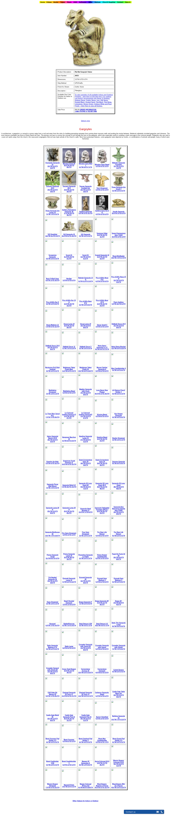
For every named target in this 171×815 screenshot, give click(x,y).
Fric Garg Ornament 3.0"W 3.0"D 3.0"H (69, 534)
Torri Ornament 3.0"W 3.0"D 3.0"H (102, 189)
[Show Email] (157, 811)
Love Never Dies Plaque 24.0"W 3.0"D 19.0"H (102, 392)
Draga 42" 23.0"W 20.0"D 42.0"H (119, 602)
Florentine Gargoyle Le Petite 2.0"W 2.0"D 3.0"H (85, 556)
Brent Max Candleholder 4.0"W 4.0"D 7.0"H (102, 740)
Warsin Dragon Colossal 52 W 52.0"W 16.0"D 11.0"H (118, 763)
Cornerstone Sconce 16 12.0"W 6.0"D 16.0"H (85, 670)
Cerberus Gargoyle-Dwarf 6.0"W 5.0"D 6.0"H (102, 694)
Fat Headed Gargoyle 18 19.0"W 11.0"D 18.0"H (52, 580)
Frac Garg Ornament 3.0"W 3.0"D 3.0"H (85, 534)
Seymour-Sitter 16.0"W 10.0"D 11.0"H (102, 235)
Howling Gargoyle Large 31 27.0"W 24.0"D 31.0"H (85, 438)
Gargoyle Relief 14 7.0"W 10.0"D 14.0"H (69, 486)
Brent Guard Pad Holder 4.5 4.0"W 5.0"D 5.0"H (118, 740)
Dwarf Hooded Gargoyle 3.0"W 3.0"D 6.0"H (69, 602)
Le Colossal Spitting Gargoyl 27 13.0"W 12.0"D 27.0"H (69, 415)
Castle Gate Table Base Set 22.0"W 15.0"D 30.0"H (118, 694)
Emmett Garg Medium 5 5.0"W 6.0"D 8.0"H (102, 580)
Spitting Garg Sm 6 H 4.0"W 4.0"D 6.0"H (102, 212)
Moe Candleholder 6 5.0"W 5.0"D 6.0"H (118, 369)
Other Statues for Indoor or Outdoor (85, 801)
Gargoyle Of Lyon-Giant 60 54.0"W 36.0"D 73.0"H (85, 486)
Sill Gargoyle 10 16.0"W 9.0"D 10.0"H (69, 235)
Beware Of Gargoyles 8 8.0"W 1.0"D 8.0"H (85, 763)
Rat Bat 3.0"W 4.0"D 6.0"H (69, 279)
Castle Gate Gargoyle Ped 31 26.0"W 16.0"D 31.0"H (69, 717)
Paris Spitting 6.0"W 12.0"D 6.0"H (118, 303)
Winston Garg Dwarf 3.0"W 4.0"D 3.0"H (102, 165)
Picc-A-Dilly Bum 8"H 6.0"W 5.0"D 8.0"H (85, 303)
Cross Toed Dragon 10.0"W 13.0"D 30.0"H (69, 670)
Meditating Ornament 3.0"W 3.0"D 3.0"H (52, 392)
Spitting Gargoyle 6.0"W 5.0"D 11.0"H (85, 212)
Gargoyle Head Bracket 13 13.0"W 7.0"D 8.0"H (85, 510)
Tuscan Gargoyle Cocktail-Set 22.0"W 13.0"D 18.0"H (85, 188)
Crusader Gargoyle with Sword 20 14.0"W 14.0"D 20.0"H (85, 647)
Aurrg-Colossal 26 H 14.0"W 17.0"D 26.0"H (102, 763)
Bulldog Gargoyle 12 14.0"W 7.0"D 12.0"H (118, 717)
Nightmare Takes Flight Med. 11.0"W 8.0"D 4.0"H (69, 369)
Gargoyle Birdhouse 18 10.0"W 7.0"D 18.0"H (52, 534)
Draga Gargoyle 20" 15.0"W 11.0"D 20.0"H (102, 602)
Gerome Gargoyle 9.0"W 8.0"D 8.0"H (118, 462)
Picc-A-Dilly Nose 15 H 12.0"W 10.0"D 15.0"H (118, 279)
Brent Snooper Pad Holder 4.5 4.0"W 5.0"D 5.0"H (52, 740)
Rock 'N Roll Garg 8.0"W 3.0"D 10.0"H (52, 279)
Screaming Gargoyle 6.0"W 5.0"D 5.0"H (52, 256)
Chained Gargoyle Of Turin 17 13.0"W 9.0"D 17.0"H (69, 694)
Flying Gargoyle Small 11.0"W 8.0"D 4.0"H (52, 556)
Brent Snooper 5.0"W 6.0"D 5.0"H (69, 740)
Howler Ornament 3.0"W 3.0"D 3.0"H (118, 439)
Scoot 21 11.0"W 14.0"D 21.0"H (69, 256)
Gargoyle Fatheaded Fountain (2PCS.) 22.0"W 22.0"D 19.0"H (102, 510)
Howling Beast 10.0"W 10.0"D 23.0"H (102, 439)
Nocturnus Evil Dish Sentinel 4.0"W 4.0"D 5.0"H (52, 369)
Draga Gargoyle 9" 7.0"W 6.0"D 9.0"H (85, 603)
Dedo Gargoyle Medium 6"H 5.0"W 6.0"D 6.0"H (52, 647)
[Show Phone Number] (161, 811)
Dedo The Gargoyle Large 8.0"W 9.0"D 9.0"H (119, 624)
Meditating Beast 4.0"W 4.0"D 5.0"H (69, 392)
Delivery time (85, 121)
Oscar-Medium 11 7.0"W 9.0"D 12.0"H (52, 325)
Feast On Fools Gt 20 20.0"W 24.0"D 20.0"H (118, 556)
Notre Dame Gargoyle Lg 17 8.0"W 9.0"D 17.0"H (102, 347)
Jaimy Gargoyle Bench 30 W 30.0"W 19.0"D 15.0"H (52, 438)
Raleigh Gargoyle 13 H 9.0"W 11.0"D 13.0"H (85, 279)
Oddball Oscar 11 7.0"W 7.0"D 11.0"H (69, 347)
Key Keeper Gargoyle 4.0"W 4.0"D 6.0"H (118, 415)
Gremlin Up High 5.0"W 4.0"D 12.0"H (52, 462)
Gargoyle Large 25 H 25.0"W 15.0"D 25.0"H (52, 510)
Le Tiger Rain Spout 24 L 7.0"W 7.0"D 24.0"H (52, 415)
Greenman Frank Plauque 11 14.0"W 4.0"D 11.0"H (69, 462)
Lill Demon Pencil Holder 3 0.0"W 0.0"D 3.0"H (118, 392)
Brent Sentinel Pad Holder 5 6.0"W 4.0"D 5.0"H (85, 740)
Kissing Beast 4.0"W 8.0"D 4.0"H (102, 415)
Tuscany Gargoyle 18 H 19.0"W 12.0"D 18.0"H (52, 188)
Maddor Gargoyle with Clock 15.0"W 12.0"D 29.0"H (85, 391)
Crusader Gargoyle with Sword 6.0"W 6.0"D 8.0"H (102, 647)
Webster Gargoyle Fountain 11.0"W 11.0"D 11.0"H (118, 165)
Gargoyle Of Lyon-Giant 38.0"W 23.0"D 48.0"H (118, 486)
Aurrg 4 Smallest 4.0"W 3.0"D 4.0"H (102, 718)
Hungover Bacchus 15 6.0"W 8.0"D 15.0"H (69, 439)
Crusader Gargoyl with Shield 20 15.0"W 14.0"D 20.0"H (52, 670)
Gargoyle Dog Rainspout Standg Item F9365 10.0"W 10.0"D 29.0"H (118, 510)
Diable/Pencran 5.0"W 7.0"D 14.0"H (69, 624)
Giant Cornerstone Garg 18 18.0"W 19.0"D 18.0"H (85, 462)
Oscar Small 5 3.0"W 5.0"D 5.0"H (102, 325)
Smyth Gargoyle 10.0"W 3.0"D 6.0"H (118, 212)
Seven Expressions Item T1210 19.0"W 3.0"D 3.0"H (119, 235)
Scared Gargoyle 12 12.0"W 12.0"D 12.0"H (102, 256)
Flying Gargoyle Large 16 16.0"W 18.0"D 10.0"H (69, 556)
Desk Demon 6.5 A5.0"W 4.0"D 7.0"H (102, 624)
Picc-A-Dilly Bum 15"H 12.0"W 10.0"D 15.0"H (102, 303)
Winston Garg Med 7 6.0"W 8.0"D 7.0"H (85, 165)
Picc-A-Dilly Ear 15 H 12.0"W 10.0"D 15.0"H (69, 303)
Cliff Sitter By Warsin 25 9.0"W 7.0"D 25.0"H (52, 694)
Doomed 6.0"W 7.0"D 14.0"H (52, 624)
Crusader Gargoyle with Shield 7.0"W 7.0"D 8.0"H (118, 647)
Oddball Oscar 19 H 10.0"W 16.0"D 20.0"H (119, 325)
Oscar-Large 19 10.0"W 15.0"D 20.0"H (69, 325)
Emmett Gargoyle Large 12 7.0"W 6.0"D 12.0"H (69, 580)
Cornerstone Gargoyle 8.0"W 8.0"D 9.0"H (102, 670)
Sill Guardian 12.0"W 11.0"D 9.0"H (52, 235)
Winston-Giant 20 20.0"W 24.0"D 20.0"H (69, 165)
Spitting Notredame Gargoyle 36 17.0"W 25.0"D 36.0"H (69, 212)
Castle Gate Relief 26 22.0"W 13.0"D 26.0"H (52, 717)
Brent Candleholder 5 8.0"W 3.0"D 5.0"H (69, 763)
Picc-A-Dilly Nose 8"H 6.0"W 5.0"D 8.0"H (102, 279)
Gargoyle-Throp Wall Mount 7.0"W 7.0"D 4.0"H (52, 486)
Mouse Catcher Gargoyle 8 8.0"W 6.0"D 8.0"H (102, 369)
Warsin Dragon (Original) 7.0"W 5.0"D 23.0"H (52, 785)
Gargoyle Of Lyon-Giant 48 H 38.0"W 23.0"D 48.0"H (102, 486)
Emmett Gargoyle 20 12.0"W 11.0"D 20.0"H (85, 580)
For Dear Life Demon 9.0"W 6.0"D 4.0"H (102, 534)
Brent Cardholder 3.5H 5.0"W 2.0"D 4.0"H (52, 763)
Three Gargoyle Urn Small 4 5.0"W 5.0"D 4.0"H (119, 189)
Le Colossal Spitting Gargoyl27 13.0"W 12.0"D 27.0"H (85, 415)
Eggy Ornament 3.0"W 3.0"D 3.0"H (52, 603)
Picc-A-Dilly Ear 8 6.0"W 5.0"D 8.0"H (52, 303)
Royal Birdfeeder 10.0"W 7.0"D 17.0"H (118, 257)
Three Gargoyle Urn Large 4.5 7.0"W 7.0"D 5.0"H (52, 212)
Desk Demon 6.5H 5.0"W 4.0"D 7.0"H (85, 624)
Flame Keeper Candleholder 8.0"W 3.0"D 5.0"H (102, 556)
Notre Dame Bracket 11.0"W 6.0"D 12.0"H (118, 347)
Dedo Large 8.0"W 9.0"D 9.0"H (69, 647)
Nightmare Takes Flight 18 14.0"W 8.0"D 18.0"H (85, 369)
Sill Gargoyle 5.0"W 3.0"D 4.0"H (85, 235)
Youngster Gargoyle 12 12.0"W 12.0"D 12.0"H (52, 165)
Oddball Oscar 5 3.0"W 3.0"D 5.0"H (85, 347)
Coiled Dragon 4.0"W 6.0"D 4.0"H (118, 670)
